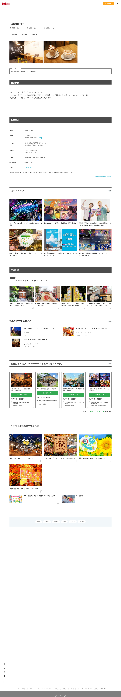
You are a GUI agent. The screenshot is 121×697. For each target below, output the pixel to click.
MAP (40, 137)
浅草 (39, 522)
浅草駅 (56, 522)
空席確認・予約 (22, 394)
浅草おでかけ (58, 689)
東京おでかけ (41, 689)
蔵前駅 (47, 522)
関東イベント (33, 689)
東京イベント (50, 689)
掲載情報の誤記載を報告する (103, 176)
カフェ (82, 521)
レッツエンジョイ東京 (15, 689)
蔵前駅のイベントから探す (91, 689)
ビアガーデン (100, 411)
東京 (65, 522)
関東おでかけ (25, 689)
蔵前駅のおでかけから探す (77, 689)
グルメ (73, 522)
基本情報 (15, 119)
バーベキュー (90, 411)
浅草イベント (66, 689)
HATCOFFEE (28, 168)
